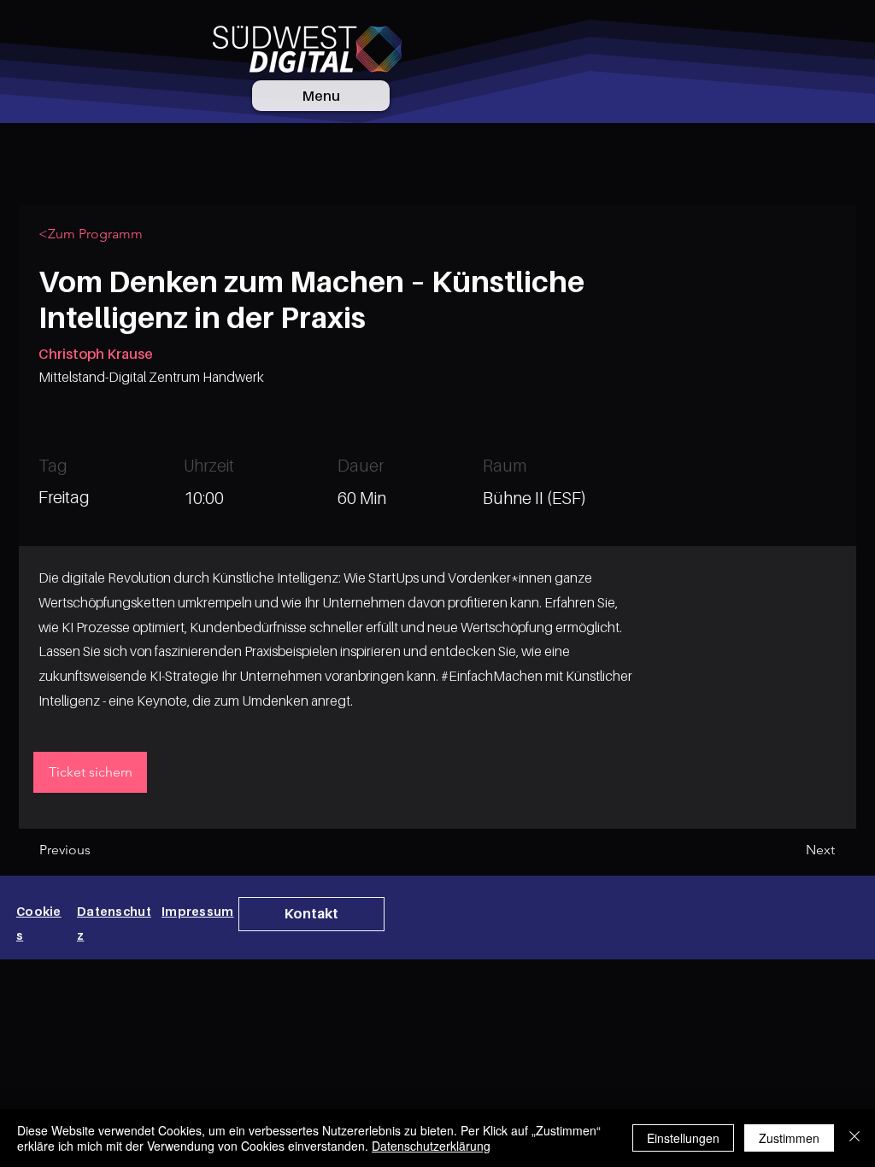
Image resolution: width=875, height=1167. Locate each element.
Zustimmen (789, 1137)
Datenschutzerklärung (431, 1145)
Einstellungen (683, 1137)
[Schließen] (854, 1138)
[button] (311, 914)
